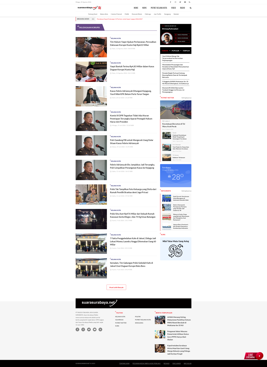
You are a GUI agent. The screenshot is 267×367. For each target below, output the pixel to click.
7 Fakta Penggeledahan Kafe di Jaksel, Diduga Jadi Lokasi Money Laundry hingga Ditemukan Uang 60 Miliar (133, 241)
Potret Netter (120, 323)
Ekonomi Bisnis (137, 14)
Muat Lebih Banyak (116, 287)
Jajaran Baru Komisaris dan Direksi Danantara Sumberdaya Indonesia (180, 226)
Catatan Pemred (116, 14)
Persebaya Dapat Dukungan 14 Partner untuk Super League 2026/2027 (120, 19)
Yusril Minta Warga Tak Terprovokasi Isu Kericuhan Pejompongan (172, 58)
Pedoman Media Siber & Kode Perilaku (147, 363)
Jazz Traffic (157, 14)
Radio (182, 8)
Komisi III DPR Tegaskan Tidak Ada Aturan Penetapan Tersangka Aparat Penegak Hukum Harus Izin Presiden (131, 118)
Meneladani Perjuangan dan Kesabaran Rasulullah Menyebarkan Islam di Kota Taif (175, 67)
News (144, 8)
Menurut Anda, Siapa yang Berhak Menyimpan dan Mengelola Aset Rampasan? (181, 217)
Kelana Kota (104, 14)
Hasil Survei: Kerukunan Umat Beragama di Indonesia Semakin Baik (181, 198)
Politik (127, 14)
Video (173, 8)
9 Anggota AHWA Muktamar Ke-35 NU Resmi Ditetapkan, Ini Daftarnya (175, 82)
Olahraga (148, 14)
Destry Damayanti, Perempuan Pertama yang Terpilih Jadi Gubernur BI (179, 207)
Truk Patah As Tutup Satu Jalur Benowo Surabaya (181, 148)
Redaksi (176, 14)
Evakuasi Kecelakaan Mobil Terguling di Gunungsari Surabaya (179, 137)
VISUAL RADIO (181, 41)
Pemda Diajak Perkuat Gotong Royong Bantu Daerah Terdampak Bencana (174, 75)
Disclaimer (177, 363)
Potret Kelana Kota (159, 8)
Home (136, 8)
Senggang (167, 14)
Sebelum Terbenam (179, 157)
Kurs (117, 326)
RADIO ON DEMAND (183, 38)
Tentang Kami (92, 14)
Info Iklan (187, 363)
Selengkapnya (186, 98)
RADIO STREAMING (183, 34)
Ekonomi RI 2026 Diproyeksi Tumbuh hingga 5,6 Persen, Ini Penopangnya (173, 90)
